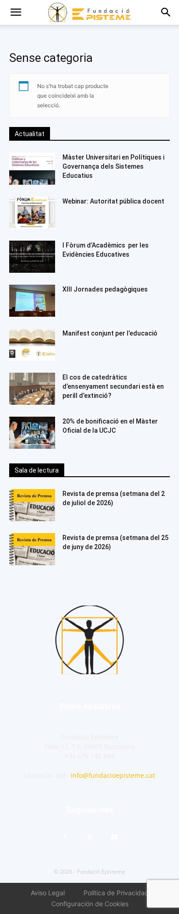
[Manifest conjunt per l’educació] (32, 345)
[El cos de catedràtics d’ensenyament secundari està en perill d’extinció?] (32, 389)
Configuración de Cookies (90, 904)
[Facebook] (65, 837)
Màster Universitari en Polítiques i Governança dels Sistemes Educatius (113, 166)
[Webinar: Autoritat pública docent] (32, 213)
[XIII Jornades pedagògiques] (32, 301)
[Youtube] (114, 837)
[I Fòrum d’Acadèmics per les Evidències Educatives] (32, 257)
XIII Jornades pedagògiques (105, 289)
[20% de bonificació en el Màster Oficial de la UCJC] (32, 433)
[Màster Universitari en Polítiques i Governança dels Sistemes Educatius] (32, 169)
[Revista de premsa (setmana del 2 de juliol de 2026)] (32, 505)
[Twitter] (89, 837)
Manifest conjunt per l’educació (109, 333)
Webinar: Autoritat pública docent (113, 201)
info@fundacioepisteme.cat (113, 775)
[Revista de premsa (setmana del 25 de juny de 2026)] (32, 549)
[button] (15, 12)
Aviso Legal (48, 893)
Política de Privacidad (116, 893)
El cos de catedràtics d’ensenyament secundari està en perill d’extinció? (113, 386)
